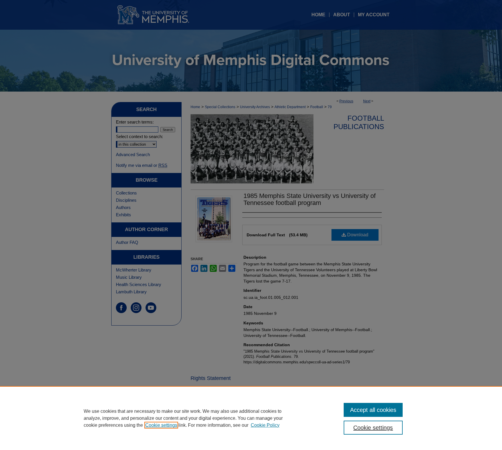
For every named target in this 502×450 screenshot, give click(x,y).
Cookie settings (161, 425)
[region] (251, 418)
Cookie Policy (265, 425)
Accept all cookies (373, 410)
